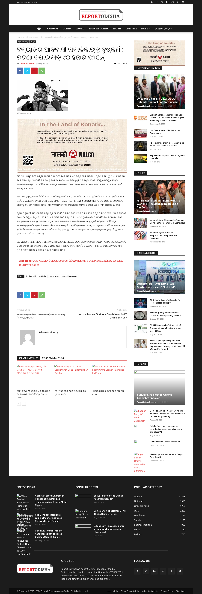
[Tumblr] (177, 2)
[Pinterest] (34, 71)
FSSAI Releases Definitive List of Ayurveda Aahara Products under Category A (165, 328)
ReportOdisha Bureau (146, 106)
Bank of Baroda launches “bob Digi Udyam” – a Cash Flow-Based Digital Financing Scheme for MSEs (167, 118)
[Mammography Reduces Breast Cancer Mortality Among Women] (140, 315)
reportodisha (112, 591)
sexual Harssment (69, 276)
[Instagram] (162, 2)
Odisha (67, 28)
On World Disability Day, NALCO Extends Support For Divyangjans (157, 100)
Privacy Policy (167, 591)
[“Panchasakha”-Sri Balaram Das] (140, 447)
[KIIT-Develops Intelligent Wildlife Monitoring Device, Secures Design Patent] (25, 523)
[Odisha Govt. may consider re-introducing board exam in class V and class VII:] (140, 429)
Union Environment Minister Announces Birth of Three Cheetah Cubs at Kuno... (49, 533)
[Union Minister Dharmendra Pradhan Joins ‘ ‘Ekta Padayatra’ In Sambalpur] (140, 223)
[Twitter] (183, 2)
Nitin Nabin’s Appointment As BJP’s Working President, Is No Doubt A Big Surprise (158, 204)
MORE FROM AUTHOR (53, 358)
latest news (54, 276)
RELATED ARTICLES (28, 358)
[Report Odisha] (101, 15)
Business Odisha (99, 28)
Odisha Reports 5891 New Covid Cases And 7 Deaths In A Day (103, 316)
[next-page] (24, 404)
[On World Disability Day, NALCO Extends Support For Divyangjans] (159, 91)
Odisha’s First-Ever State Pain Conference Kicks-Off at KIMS (156, 285)
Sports (117, 28)
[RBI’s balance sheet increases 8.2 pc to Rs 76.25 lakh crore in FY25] (140, 146)
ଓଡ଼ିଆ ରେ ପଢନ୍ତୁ (31, 37)
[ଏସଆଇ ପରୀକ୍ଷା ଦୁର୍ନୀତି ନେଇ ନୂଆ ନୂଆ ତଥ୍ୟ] (109, 376)
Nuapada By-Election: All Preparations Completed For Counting (163, 235)
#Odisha (42, 276)
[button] (152, 2)
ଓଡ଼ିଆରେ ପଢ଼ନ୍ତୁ (162, 28)
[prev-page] (19, 404)
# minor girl (31, 276)
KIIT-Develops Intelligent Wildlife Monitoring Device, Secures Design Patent (48, 518)
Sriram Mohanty (27, 63)
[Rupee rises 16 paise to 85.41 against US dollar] (140, 158)
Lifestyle (131, 28)
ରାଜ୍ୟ (33, 42)
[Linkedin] (167, 2)
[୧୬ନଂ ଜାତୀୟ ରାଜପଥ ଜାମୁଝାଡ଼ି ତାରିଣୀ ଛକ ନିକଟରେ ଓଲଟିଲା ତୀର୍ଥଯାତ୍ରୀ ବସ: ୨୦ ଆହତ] (34, 376)
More (144, 28)
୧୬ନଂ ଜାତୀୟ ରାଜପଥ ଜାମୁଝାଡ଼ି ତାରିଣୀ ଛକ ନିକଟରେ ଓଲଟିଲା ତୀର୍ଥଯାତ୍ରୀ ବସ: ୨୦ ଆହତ (33, 394)
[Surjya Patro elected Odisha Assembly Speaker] (159, 387)
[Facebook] (156, 2)
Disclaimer (180, 591)
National (52, 28)
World (80, 28)
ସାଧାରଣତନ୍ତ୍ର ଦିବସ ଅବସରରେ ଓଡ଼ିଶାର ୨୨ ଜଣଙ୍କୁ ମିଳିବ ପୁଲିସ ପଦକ (41, 316)
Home (19, 37)
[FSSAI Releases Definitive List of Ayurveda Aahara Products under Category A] (140, 328)
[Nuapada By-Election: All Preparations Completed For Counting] (140, 235)
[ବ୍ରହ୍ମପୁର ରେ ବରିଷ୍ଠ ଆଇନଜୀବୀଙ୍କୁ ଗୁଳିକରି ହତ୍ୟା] (71, 376)
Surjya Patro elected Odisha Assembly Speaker (154, 396)
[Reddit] (172, 2)
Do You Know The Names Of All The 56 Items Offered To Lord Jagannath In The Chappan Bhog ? (167, 414)
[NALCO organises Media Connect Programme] (140, 133)
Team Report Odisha (130, 591)
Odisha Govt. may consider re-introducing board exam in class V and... (109, 529)
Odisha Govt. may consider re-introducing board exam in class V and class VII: (166, 429)
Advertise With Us (150, 591)
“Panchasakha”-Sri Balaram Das (165, 442)
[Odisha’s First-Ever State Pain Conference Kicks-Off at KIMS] (159, 277)
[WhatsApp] (42, 71)
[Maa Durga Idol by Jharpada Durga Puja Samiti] (140, 462)
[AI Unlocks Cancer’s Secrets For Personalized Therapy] (140, 303)
